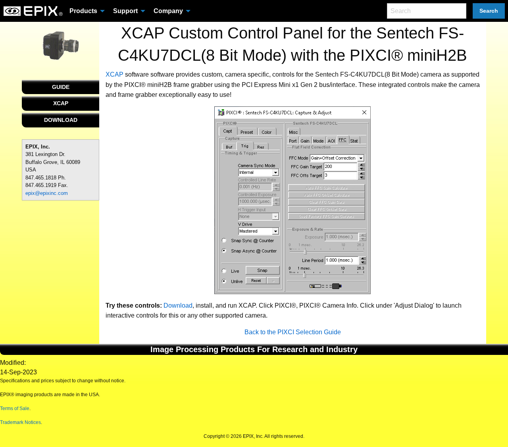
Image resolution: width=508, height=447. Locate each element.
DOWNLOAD (60, 120)
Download (178, 305)
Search (488, 11)
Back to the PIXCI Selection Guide (292, 332)
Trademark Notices (20, 422)
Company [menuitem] (168, 11)
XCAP (60, 103)
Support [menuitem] (125, 11)
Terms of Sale (14, 408)
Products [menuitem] (83, 11)
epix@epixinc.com (46, 193)
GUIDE (60, 87)
